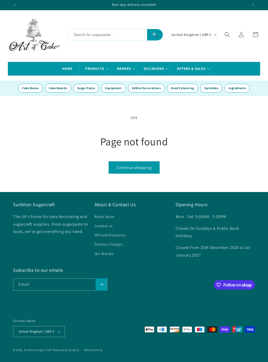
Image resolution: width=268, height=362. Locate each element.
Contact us (103, 225)
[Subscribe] (101, 284)
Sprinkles (211, 88)
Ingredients (237, 88)
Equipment (113, 88)
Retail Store (104, 216)
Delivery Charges (108, 244)
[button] (95, 69)
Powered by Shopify (65, 350)
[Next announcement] (253, 5)
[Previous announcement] (15, 5)
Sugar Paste (86, 88)
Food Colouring (182, 88)
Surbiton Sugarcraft (38, 350)
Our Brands (104, 253)
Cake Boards (58, 88)
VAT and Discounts (110, 235)
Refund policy (93, 350)
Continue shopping (134, 167)
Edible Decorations (146, 88)
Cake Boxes (30, 88)
